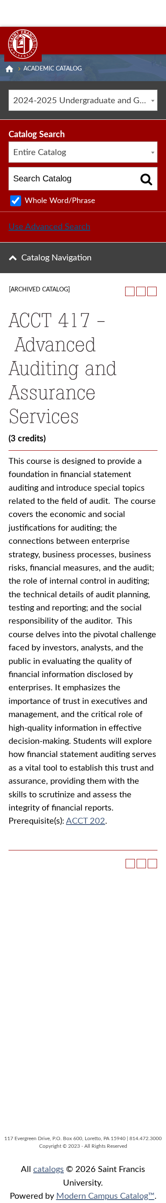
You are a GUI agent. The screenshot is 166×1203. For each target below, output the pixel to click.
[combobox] (83, 100)
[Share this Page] (130, 291)
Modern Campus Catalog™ (105, 1196)
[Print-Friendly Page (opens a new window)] (141, 291)
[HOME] (9, 69)
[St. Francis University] (23, 44)
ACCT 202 (85, 821)
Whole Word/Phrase (60, 201)
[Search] (146, 178)
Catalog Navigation (56, 258)
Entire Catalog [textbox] (39, 152)
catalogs (48, 1169)
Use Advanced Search (49, 227)
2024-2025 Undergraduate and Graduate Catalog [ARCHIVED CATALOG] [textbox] (85, 100)
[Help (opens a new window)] (152, 291)
